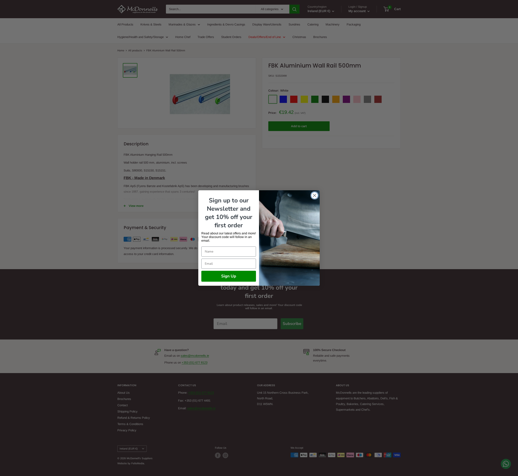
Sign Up (228, 276)
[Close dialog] (314, 195)
